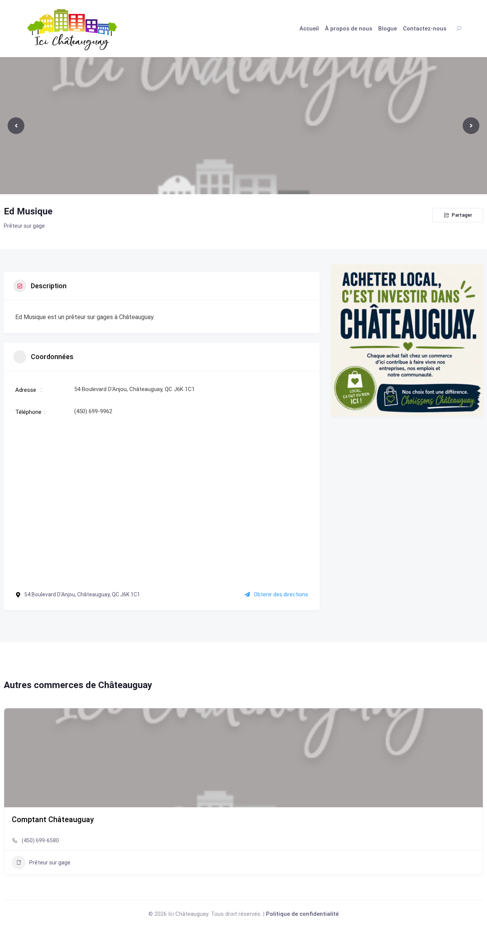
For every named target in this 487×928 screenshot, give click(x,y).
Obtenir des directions (281, 594)
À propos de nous (348, 28)
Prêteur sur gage (24, 226)
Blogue (387, 28)
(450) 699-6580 (40, 840)
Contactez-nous (424, 28)
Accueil (309, 28)
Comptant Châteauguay (53, 819)
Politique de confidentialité (302, 913)
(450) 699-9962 (93, 411)
